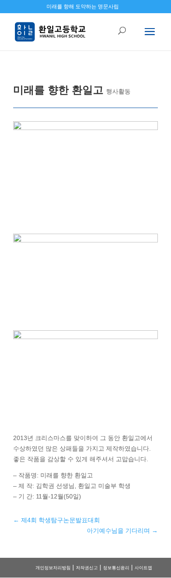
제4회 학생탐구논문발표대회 (56, 520)
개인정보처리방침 (53, 567)
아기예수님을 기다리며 (122, 530)
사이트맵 (143, 567)
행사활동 (118, 91)
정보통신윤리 (116, 567)
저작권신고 (87, 567)
